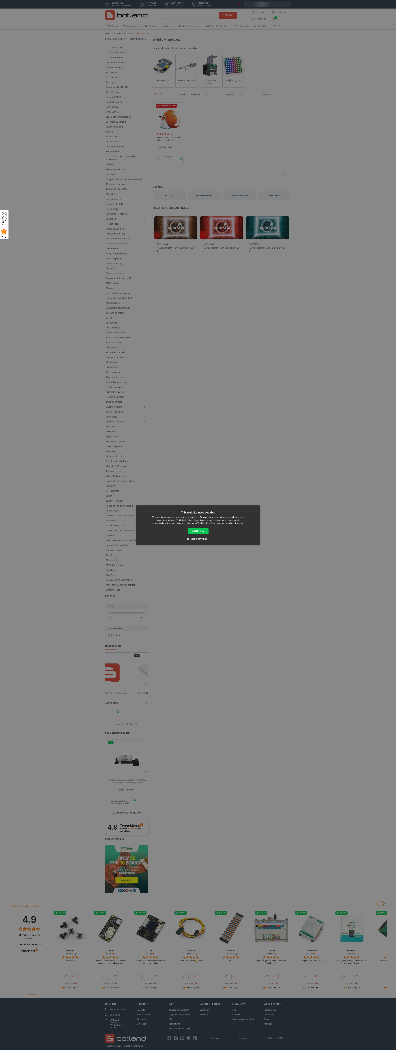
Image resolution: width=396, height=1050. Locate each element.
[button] (198, 539)
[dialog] (198, 525)
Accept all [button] (198, 531)
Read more (239, 523)
